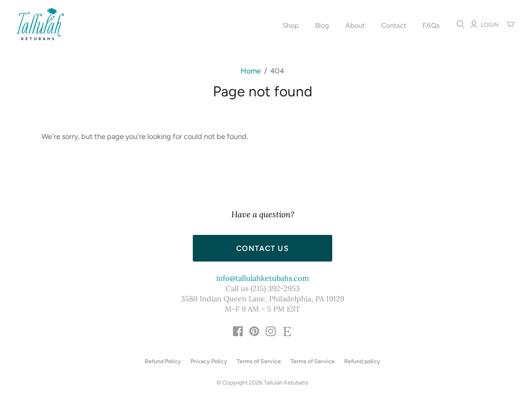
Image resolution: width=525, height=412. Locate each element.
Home (251, 70)
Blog (322, 25)
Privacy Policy (208, 361)
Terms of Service (259, 361)
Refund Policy (163, 361)
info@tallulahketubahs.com (262, 278)
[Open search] (461, 24)
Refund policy (362, 361)
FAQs (431, 25)
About (355, 25)
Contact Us (262, 248)
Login (490, 24)
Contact (393, 25)
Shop (291, 25)
